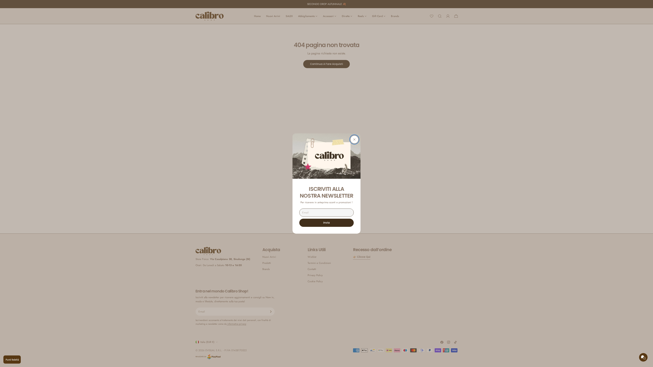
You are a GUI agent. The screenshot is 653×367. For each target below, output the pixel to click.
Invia (326, 222)
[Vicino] (354, 139)
